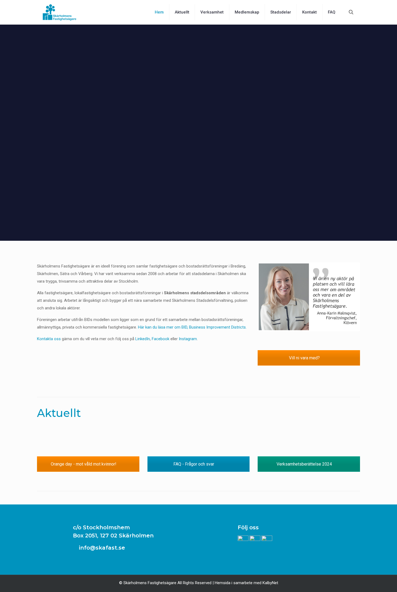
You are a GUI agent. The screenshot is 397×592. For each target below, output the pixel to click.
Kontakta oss (49, 338)
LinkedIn (142, 338)
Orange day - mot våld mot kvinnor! (84, 464)
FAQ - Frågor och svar (194, 464)
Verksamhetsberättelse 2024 (305, 464)
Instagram (188, 338)
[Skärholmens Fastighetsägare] (59, 12)
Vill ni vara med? (305, 357)
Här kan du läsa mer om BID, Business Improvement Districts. (192, 327)
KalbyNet (270, 582)
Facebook (160, 338)
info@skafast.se (101, 547)
